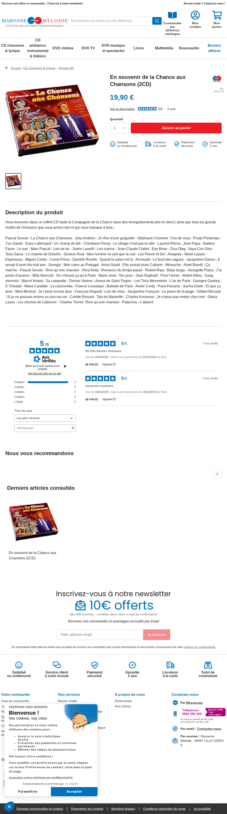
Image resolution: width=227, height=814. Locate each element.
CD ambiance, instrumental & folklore (37, 48)
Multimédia (164, 48)
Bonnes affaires (214, 48)
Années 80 (66, 68)
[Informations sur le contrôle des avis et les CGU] (65, 366)
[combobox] (114, 22)
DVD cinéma (63, 48)
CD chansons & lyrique (12, 48)
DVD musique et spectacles (113, 48)
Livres (138, 48)
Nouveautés (189, 48)
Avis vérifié (211, 343)
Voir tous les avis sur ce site (44, 373)
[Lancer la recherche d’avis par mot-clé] (73, 428)
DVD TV (88, 48)
